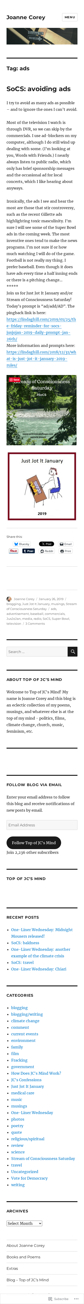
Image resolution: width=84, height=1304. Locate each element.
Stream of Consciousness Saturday (43, 1158)
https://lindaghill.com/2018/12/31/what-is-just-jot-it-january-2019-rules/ (41, 359)
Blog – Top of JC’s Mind (28, 1280)
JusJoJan (14, 618)
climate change (25, 1020)
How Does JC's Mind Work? (36, 1073)
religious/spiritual (27, 1139)
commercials (55, 614)
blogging (14, 604)
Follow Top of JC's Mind (34, 842)
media (27, 618)
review (17, 1145)
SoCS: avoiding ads (39, 89)
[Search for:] (37, 651)
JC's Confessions (26, 1079)
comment (20, 1027)
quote (16, 1132)
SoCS (46, 618)
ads (53, 609)
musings (57, 604)
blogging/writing (27, 1014)
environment (23, 1040)
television (14, 623)
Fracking (19, 1060)
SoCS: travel (22, 962)
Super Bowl (60, 618)
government (22, 1066)
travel (16, 1165)
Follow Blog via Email (34, 785)
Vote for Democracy (29, 1178)
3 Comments (35, 623)
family (17, 1047)
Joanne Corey (26, 17)
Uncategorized (24, 1171)
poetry (17, 1125)
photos (17, 1119)
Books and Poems (23, 1257)
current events (24, 1034)
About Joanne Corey (26, 1245)
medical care (22, 1093)
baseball (36, 614)
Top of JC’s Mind (26, 879)
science (18, 1152)
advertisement (18, 614)
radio (37, 618)
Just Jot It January (36, 604)
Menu (70, 17)
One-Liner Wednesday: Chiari (38, 969)
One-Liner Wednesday (32, 1112)
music (16, 1099)
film (15, 1053)
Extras (12, 1268)
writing (18, 1184)
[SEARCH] (72, 652)
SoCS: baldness (25, 942)
